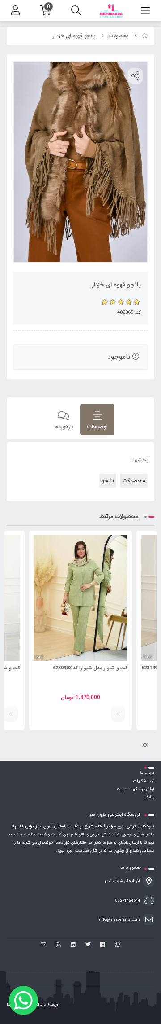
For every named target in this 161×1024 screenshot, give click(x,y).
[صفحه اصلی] (145, 36)
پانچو (108, 480)
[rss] (58, 945)
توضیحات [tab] (97, 426)
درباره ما (147, 773)
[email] (43, 945)
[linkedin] (73, 945)
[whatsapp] (117, 945)
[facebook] (102, 945)
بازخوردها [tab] (63, 426)
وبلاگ (149, 797)
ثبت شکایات (143, 781)
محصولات (119, 36)
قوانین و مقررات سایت (135, 789)
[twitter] (87, 945)
